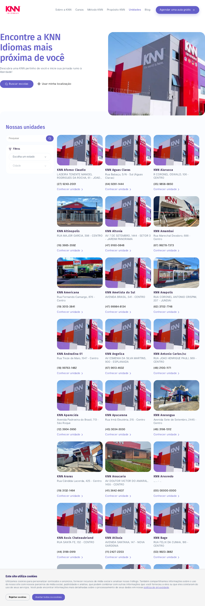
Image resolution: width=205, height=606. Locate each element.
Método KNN (95, 10)
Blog (147, 10)
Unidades (135, 10)
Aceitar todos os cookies (48, 597)
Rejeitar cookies (17, 597)
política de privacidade (156, 587)
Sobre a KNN (63, 10)
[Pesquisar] (50, 138)
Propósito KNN (116, 10)
